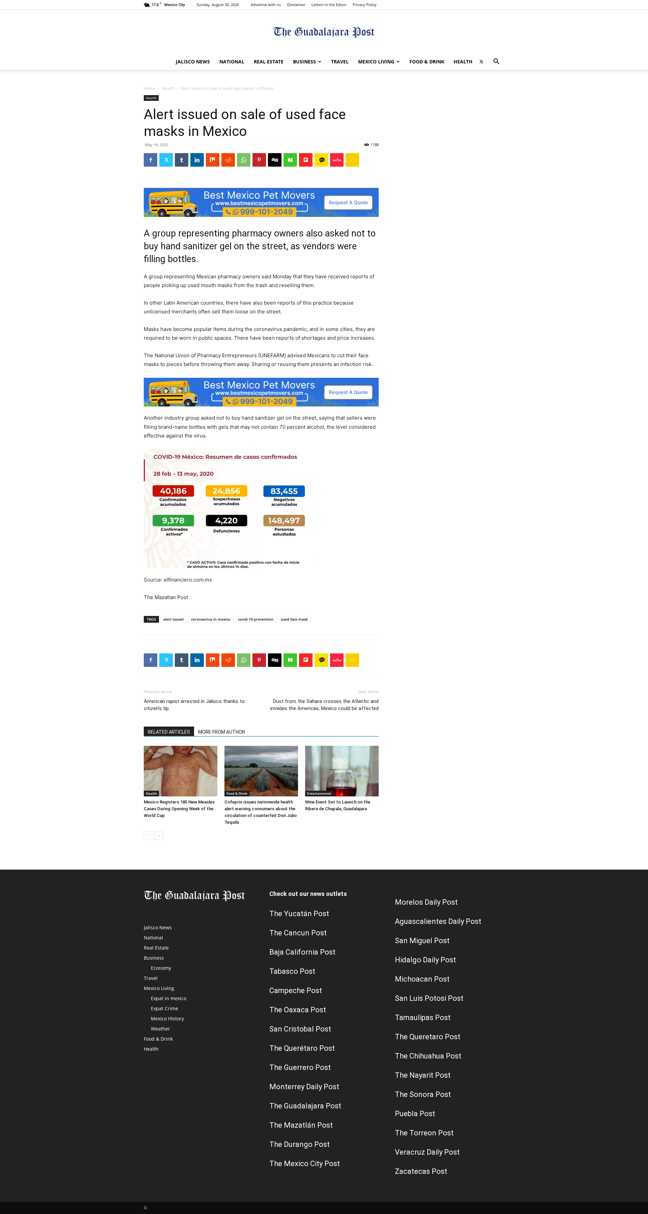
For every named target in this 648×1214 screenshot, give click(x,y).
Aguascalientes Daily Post (438, 921)
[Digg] (274, 160)
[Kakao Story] (321, 160)
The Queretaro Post (427, 1037)
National (231, 61)
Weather (160, 1028)
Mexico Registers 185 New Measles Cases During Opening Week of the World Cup (179, 808)
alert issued (173, 619)
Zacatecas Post (421, 1171)
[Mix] (212, 160)
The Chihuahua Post (428, 1056)
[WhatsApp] (243, 160)
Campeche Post (295, 990)
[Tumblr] (181, 160)
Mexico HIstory (167, 1018)
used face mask (294, 619)
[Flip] (306, 160)
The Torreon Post (424, 1133)
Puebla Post (415, 1113)
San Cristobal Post (300, 1029)
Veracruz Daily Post (427, 1152)
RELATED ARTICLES (169, 732)
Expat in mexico (168, 998)
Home (149, 88)
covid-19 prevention (255, 619)
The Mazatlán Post (301, 1125)
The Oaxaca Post (297, 1010)
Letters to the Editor (329, 4)
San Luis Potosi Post (429, 998)
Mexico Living (376, 61)
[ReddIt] (228, 160)
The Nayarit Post (423, 1075)
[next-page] (159, 835)
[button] (496, 62)
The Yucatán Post (299, 913)
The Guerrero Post (300, 1067)
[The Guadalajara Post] (324, 32)
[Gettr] (337, 160)
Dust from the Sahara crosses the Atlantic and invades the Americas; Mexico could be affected (324, 704)
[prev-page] (148, 835)
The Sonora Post (423, 1094)
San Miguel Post (422, 940)
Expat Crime (164, 1008)
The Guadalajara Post (305, 1106)
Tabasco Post (292, 971)
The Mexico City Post (304, 1163)
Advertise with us (266, 4)
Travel (340, 61)
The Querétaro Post (302, 1048)
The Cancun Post (298, 933)
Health (463, 61)
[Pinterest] (259, 160)
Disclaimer (296, 4)
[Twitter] (481, 62)
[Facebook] (150, 160)
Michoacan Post (422, 979)
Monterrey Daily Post (304, 1086)
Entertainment (319, 793)
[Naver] (290, 160)
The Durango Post (299, 1144)
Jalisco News (193, 61)
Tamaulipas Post (423, 1017)
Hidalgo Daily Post (425, 960)
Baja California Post (302, 952)
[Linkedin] (197, 160)
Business (304, 61)
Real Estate (269, 61)
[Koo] (352, 160)
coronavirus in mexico (211, 619)
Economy (161, 968)
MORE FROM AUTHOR (221, 732)
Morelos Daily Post (426, 902)
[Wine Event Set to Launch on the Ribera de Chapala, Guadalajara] (342, 771)
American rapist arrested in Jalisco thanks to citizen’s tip (194, 704)
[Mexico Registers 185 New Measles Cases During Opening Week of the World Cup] (180, 771)
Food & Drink (426, 61)
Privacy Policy (365, 4)
